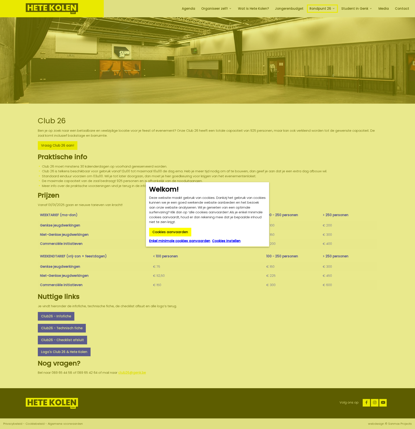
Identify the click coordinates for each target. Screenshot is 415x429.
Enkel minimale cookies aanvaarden (179, 241)
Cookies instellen (226, 241)
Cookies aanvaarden (170, 232)
